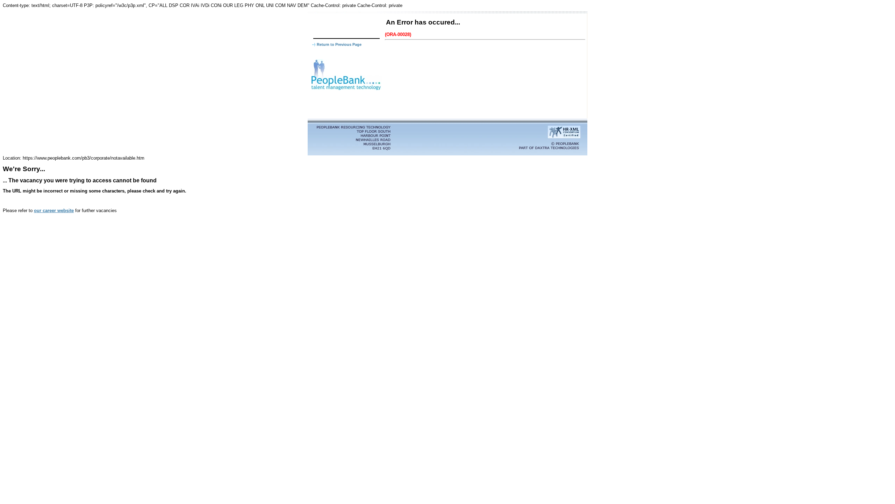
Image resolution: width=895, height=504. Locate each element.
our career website (54, 210)
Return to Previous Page (339, 44)
